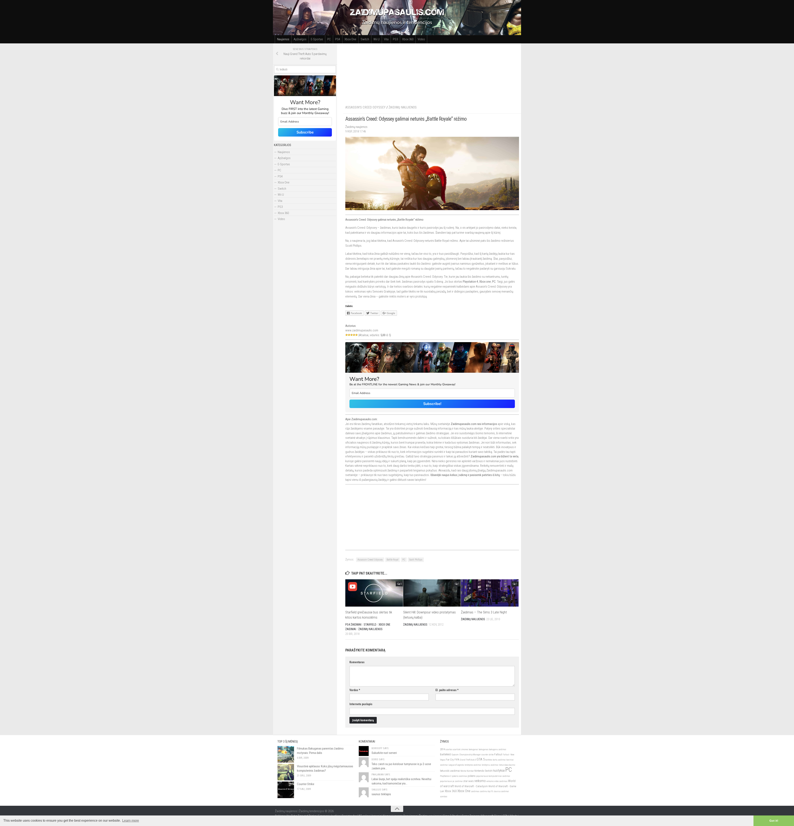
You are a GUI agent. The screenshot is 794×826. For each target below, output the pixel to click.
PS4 (337, 39)
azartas (449, 749)
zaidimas (475, 791)
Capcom (455, 754)
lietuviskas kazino (507, 765)
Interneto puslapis (360, 704)
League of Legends (456, 765)
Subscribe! (432, 403)
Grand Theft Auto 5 (468, 759)
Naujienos (283, 39)
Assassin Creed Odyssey (370, 559)
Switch (365, 39)
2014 (442, 749)
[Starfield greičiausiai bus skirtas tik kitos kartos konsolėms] (374, 593)
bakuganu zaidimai (497, 749)
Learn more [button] (130, 820)
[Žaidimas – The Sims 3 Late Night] (490, 593)
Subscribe (305, 132)
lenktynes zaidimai (473, 765)
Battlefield (445, 754)
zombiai (443, 796)
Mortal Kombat (467, 771)
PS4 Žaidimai (353, 624)
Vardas (354, 690)
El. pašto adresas (446, 690)
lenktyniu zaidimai (490, 765)
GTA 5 (481, 759)
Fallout (498, 754)
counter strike (487, 754)
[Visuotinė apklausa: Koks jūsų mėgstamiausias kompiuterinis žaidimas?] (285, 772)
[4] (354, 335)
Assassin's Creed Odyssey (365, 107)
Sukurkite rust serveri (384, 753)
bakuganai (473, 749)
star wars (468, 781)
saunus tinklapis (381, 794)
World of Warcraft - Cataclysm (471, 786)
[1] (346, 335)
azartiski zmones (460, 749)
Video (421, 39)
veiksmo (480, 781)
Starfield (370, 624)
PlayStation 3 (445, 776)
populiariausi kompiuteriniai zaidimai (493, 776)
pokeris (472, 775)
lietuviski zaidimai (450, 770)
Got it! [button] (773, 820)
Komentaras (357, 662)
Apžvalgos (300, 39)
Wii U (376, 39)
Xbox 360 (407, 39)
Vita (386, 39)
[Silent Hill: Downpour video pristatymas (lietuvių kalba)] (432, 593)
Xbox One (350, 39)
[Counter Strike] (285, 790)
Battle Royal (392, 559)
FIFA (456, 759)
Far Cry (450, 759)
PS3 (395, 39)
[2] (349, 335)
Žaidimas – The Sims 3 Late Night (484, 612)
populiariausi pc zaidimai (451, 781)
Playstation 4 (470, 281)
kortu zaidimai (499, 759)
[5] (356, 335)
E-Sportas (317, 39)
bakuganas (483, 749)
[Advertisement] (432, 72)
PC (329, 39)
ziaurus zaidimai (501, 791)
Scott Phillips (415, 559)
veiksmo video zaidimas (496, 781)
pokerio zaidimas (459, 776)
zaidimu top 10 (486, 791)
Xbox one (485, 281)
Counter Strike (305, 784)
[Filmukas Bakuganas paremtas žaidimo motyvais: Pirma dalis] (285, 754)
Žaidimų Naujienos (403, 107)
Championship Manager (470, 754)
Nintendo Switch (483, 770)
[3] (351, 335)
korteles (488, 759)
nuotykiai (499, 770)
